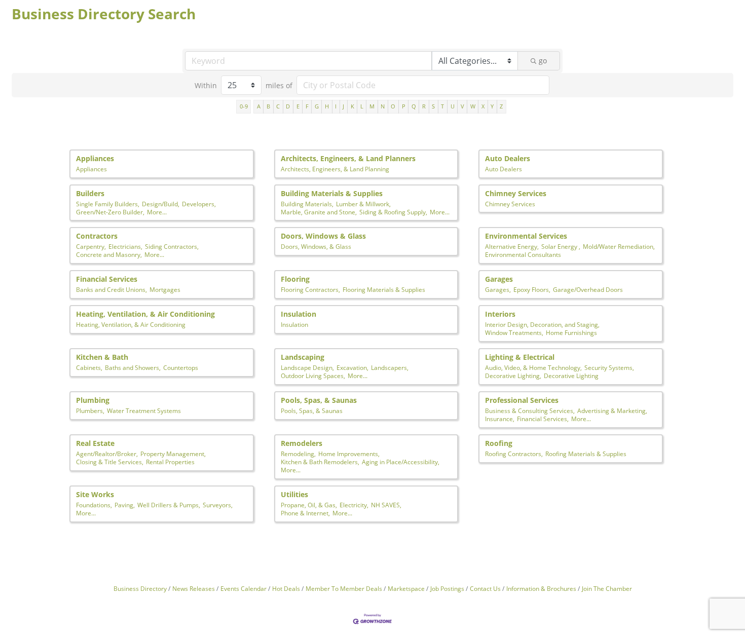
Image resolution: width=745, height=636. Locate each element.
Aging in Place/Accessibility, (400, 462)
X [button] (483, 106)
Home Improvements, (349, 454)
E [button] (298, 106)
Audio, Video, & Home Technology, (533, 367)
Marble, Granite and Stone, (319, 212)
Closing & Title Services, (109, 462)
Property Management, (173, 454)
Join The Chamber (607, 588)
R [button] (424, 106)
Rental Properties (170, 462)
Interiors (500, 314)
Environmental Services (526, 236)
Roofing (498, 443)
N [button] (383, 106)
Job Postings (447, 588)
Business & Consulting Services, (530, 410)
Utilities (294, 494)
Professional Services (521, 400)
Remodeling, (298, 454)
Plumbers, (90, 410)
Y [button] (492, 106)
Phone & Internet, (305, 513)
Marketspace (406, 588)
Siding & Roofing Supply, (393, 212)
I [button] (336, 106)
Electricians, (125, 246)
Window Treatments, (514, 332)
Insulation (298, 314)
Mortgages (165, 289)
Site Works (95, 494)
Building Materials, (307, 204)
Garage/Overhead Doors (588, 289)
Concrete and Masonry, (109, 254)
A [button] (258, 106)
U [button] (453, 106)
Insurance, (499, 419)
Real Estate (95, 443)
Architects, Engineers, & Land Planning (335, 169)
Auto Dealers (507, 158)
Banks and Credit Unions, (111, 289)
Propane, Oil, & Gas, (309, 505)
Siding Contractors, (172, 246)
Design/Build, (160, 204)
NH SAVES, (386, 505)
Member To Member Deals (344, 588)
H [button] (327, 106)
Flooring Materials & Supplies (384, 289)
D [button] (288, 106)
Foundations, (94, 505)
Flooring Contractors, (310, 289)
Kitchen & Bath (102, 357)
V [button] (462, 106)
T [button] (442, 106)
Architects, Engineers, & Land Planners (348, 158)
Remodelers (301, 443)
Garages (499, 279)
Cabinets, (89, 367)
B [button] (268, 106)
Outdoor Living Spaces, (313, 375)
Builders (90, 193)
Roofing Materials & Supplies (585, 454)
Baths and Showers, (133, 367)
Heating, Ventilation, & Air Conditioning (145, 314)
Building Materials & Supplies (332, 193)
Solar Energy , (560, 246)
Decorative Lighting (571, 375)
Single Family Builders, (107, 204)
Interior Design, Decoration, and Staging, (542, 324)
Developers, (199, 204)
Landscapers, (389, 367)
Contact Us (485, 588)
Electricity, (354, 505)
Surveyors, (218, 505)
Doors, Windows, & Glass (316, 246)
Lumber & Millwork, (363, 204)
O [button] (393, 106)
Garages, (498, 289)
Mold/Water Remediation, (619, 246)
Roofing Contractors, (514, 454)
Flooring (295, 279)
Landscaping (302, 357)
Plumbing (92, 400)
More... (157, 212)
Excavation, (352, 367)
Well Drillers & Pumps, (168, 505)
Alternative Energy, (512, 246)
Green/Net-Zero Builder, (110, 212)
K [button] (352, 106)
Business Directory (140, 588)
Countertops (180, 367)
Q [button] (414, 106)
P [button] (403, 106)
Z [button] (501, 106)
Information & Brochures (541, 588)
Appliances (95, 158)
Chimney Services (515, 193)
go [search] (543, 60)
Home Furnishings (571, 332)
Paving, (125, 505)
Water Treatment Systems (144, 410)
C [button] (278, 106)
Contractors (97, 236)
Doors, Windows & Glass (323, 236)
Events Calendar (243, 588)
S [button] (433, 106)
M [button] (372, 106)
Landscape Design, (307, 367)
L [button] (361, 106)
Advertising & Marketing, (612, 410)
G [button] (317, 106)
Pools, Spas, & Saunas (319, 400)
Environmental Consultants (523, 254)
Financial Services (106, 279)
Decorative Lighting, (513, 375)
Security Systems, (609, 367)
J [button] (343, 106)
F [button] (307, 106)
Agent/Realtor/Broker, (107, 454)
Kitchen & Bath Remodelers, (320, 462)
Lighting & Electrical (519, 357)
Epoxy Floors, (531, 289)
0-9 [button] (244, 106)
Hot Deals (286, 588)
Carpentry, (91, 246)
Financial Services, (543, 419)
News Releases (193, 588)
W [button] (472, 106)
